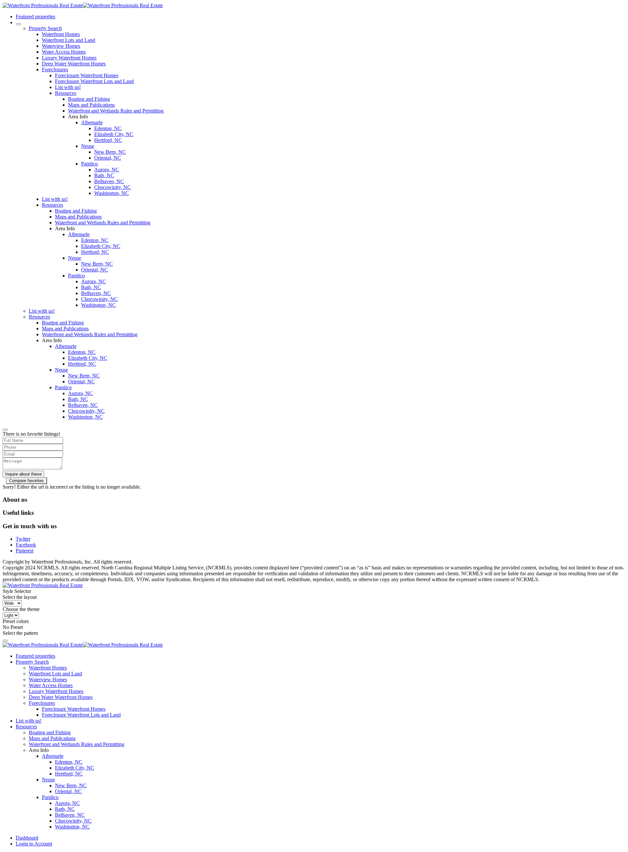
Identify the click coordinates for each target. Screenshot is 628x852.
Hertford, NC (108, 140)
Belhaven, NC (109, 181)
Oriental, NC (107, 158)
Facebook (26, 545)
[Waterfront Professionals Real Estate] (43, 585)
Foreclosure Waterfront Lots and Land (94, 81)
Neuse (87, 146)
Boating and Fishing (89, 99)
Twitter (23, 539)
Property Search (45, 28)
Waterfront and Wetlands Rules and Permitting (116, 110)
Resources (65, 93)
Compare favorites (26, 480)
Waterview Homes (61, 46)
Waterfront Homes (61, 34)
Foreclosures (55, 69)
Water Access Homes (64, 52)
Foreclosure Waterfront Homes (86, 75)
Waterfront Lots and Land (68, 40)
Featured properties (35, 16)
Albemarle (92, 122)
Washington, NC (111, 193)
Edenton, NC (108, 128)
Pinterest (24, 550)
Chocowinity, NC (112, 187)
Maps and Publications (91, 105)
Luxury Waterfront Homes (69, 58)
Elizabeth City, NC (113, 134)
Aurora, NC (106, 169)
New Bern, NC (110, 152)
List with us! (68, 87)
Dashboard (27, 838)
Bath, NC (104, 175)
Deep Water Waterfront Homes (74, 63)
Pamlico (89, 163)
